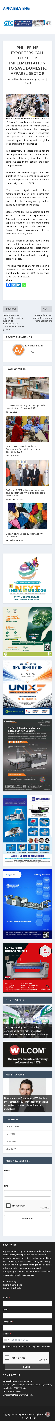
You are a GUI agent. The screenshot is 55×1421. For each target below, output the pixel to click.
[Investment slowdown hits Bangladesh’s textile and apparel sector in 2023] (27, 429)
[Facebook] (8, 285)
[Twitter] (13, 285)
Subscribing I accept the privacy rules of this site (28, 1346)
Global (27, 83)
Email (6, 1186)
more (31, 1275)
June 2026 (11, 1141)
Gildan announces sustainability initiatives (24, 535)
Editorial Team (25, 79)
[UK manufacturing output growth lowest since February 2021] (27, 388)
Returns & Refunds (12, 1288)
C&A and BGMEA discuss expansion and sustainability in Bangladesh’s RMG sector (25, 493)
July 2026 (10, 1134)
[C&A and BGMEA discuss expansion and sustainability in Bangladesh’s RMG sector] (27, 473)
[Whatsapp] (24, 285)
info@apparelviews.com (21, 1394)
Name (7, 1170)
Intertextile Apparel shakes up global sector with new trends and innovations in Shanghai (27, 1031)
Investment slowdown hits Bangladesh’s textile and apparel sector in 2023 (25, 449)
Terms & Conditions (12, 1284)
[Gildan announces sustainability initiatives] (27, 516)
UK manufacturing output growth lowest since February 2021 (25, 407)
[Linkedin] (18, 285)
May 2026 (11, 1149)
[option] (27, 1021)
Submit (27, 1366)
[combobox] (6, 1339)
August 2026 (12, 1126)
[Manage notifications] (47, 1414)
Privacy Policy (9, 1281)
